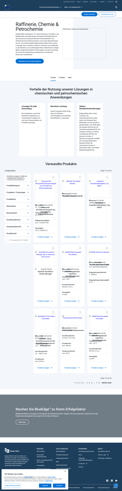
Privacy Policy (52, 477)
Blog (57, 461)
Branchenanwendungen (44, 469)
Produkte (62, 77)
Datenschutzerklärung (74, 487)
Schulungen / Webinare (105, 458)
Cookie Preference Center (12, 485)
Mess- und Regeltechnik (72, 7)
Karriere (81, 467)
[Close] (65, 471)
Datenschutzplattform (88, 487)
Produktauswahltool (62, 455)
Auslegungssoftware (62, 458)
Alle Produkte (41, 451)
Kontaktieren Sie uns (104, 451)
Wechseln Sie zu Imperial (15, 179)
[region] (35, 479)
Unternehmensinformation (86, 451)
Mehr (70, 77)
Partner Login (102, 455)
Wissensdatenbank (61, 465)
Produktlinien (41, 465)
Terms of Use (28, 477)
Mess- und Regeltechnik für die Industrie (45, 461)
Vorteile (53, 77)
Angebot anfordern (89, 14)
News (80, 455)
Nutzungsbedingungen (104, 487)
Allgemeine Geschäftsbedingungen (85, 459)
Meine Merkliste (60, 451)
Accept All (59, 485)
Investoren (82, 463)
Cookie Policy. (49, 481)
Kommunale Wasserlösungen (49, 7)
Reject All (45, 485)
